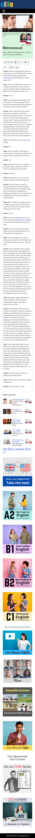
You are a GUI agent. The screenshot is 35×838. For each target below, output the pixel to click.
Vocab (11, 67)
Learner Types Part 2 (16, 421)
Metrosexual (20, 399)
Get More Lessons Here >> (17, 450)
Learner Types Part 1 (16, 431)
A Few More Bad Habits (18, 441)
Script (4, 67)
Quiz (17, 67)
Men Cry (18, 410)
